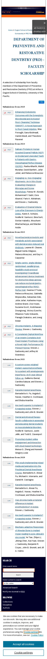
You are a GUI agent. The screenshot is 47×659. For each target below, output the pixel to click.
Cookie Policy (37, 635)
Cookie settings (31, 632)
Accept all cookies (23, 644)
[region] (23, 635)
